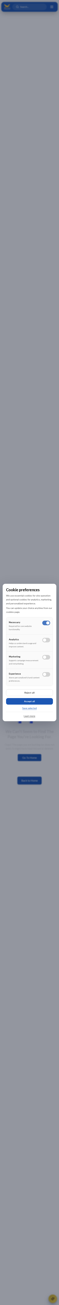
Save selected (29, 708)
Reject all (29, 692)
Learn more (29, 716)
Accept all (29, 701)
